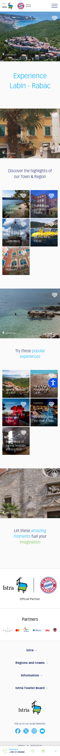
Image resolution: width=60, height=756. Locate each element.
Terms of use (36, 746)
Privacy (21, 746)
